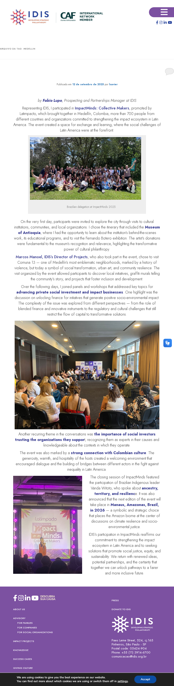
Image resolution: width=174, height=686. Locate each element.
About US (19, 609)
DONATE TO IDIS (121, 609)
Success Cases (22, 659)
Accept (145, 679)
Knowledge (20, 650)
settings (123, 681)
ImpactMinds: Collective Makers (102, 108)
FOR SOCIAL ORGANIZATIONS (35, 632)
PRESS (115, 600)
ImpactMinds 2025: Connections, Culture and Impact (87, 72)
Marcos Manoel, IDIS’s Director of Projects (52, 257)
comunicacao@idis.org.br (129, 657)
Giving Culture (23, 668)
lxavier (113, 84)
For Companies (27, 627)
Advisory (19, 618)
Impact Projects (23, 641)
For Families (25, 623)
